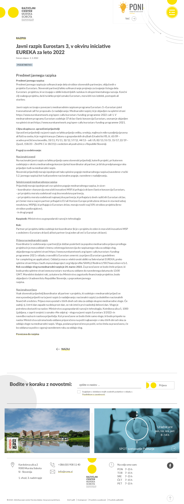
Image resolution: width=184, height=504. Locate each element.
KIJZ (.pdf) (71, 500)
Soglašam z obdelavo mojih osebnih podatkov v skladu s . (107, 393)
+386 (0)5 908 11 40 (69, 464)
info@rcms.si (65, 471)
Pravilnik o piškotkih (115, 500)
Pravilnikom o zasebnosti (93, 394)
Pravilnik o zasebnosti (97, 500)
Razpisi (21, 38)
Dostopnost (82, 500)
